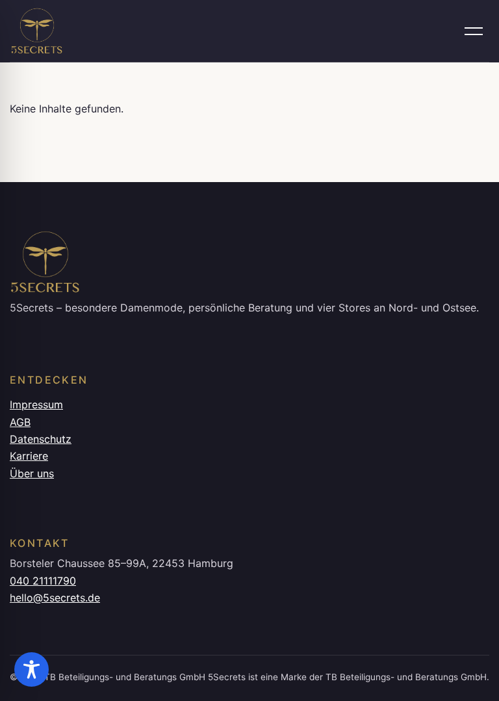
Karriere (29, 455)
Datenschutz (40, 438)
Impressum (36, 404)
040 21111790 (43, 580)
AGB (20, 422)
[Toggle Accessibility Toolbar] (31, 669)
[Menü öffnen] (473, 31)
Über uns (32, 473)
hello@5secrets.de (55, 597)
